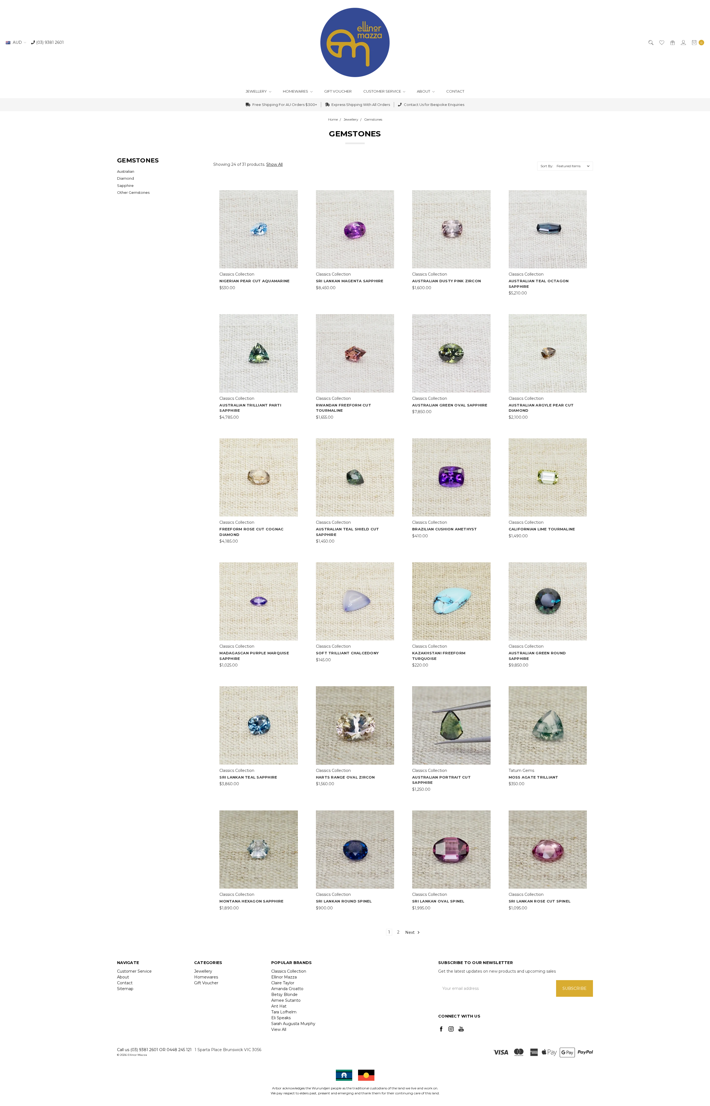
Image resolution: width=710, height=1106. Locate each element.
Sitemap (125, 988)
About (424, 91)
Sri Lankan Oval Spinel (438, 901)
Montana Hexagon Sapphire (251, 901)
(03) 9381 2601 (49, 42)
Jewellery (257, 91)
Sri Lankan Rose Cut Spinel (540, 901)
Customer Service (382, 91)
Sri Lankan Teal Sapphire (248, 777)
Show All (274, 164)
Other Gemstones (133, 192)
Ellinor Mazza (284, 977)
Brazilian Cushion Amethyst (444, 529)
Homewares (296, 91)
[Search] (650, 42)
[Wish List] (661, 42)
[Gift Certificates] (672, 42)
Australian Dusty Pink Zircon (446, 281)
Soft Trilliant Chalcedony (347, 653)
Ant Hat (278, 1006)
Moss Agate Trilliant (533, 777)
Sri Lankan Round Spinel (344, 901)
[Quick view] (294, 193)
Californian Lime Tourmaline (542, 529)
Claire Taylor (282, 982)
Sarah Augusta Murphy (293, 1023)
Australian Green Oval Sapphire (450, 405)
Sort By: (547, 166)
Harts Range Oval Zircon (345, 777)
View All (278, 1029)
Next (410, 932)
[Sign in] (683, 42)
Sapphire (125, 185)
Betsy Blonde (284, 994)
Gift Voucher (338, 91)
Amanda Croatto (287, 988)
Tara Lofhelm (283, 1012)
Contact (455, 91)
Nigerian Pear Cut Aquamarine (254, 281)
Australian (125, 171)
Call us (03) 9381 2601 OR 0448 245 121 (154, 1049)
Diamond (125, 178)
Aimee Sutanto (286, 1000)
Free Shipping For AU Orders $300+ (284, 104)
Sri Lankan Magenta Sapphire (350, 281)
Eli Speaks (281, 1017)
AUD (17, 42)
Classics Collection (288, 971)
